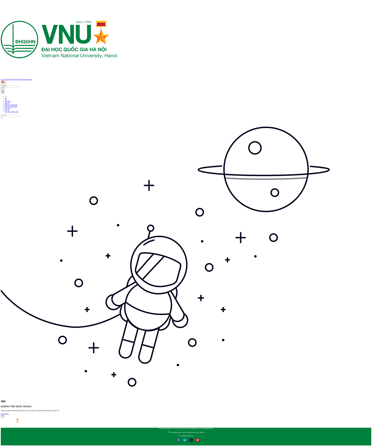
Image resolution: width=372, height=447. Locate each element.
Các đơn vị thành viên (11, 112)
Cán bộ (7, 110)
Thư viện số (4, 79)
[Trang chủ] (59, 78)
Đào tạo (7, 103)
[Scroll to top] (3, 416)
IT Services (23, 79)
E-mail (18, 79)
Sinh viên (7, 108)
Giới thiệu (8, 101)
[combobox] (3, 82)
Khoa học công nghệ (11, 105)
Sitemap (29, 79)
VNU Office (12, 79)
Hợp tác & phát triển (11, 106)
